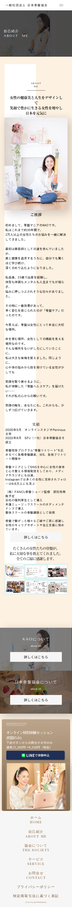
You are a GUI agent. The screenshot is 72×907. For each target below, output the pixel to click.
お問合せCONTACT (36, 875)
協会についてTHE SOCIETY (36, 847)
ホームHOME (36, 819)
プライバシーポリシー (36, 886)
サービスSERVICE (36, 861)
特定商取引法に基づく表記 (36, 895)
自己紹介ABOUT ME (36, 833)
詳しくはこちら (36, 537)
